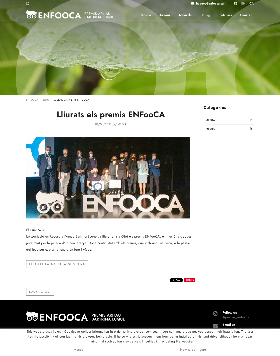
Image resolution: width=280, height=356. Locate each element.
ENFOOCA (32, 99)
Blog (46, 99)
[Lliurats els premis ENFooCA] (108, 177)
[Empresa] (70, 14)
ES (236, 3)
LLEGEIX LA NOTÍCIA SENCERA (57, 264)
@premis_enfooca (235, 317)
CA (251, 3)
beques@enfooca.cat (210, 3)
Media (122, 124)
